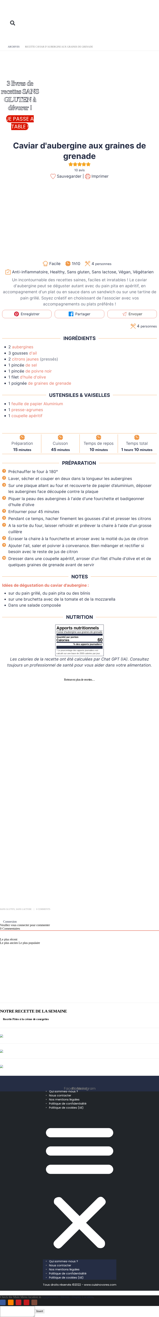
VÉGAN (73, 822)
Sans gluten (7, 909)
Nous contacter (60, 1095)
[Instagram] (34, 1302)
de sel (31, 365)
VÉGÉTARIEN (78, 877)
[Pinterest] (18, 1302)
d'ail (33, 353)
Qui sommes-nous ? (63, 1091)
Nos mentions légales (64, 1099)
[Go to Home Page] (1, 46)
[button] (14, 10)
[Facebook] (3, 1302)
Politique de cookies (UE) (66, 1108)
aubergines (22, 346)
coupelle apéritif (26, 415)
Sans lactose (24, 909)
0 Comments (43, 909)
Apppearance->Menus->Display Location (67, 1297)
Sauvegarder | (70, 176)
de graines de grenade (49, 383)
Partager (82, 314)
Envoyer (135, 314)
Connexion (9, 921)
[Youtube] (26, 1302)
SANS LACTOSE (79, 768)
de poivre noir (38, 371)
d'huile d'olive (33, 377)
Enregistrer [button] (30, 314)
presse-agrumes (27, 409)
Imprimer (99, 176)
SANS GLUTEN (79, 714)
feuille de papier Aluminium (37, 403)
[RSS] (11, 1302)
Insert (39, 1311)
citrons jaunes (26, 359)
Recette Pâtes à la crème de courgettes (26, 1019)
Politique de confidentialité (67, 1104)
